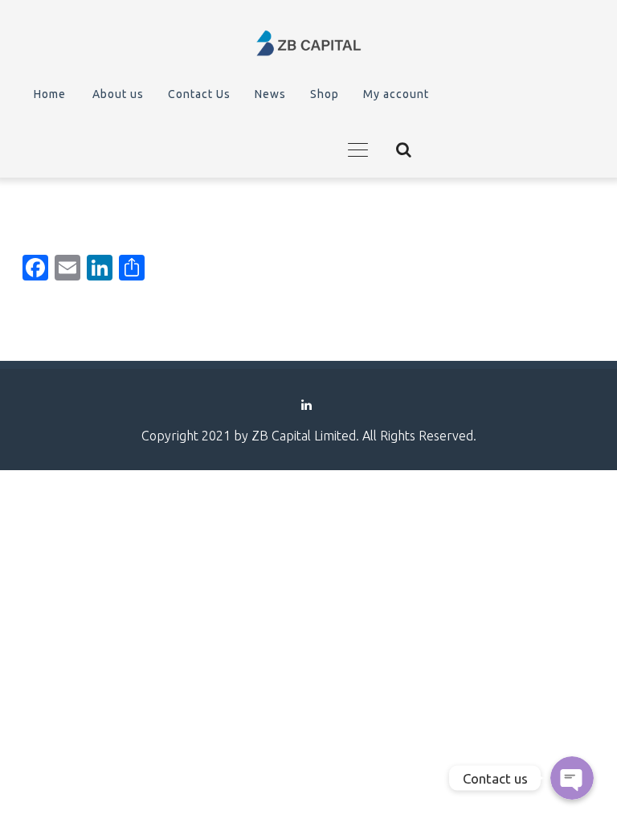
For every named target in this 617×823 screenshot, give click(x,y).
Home (50, 94)
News (270, 94)
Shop (324, 94)
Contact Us (199, 94)
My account (396, 94)
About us (118, 94)
